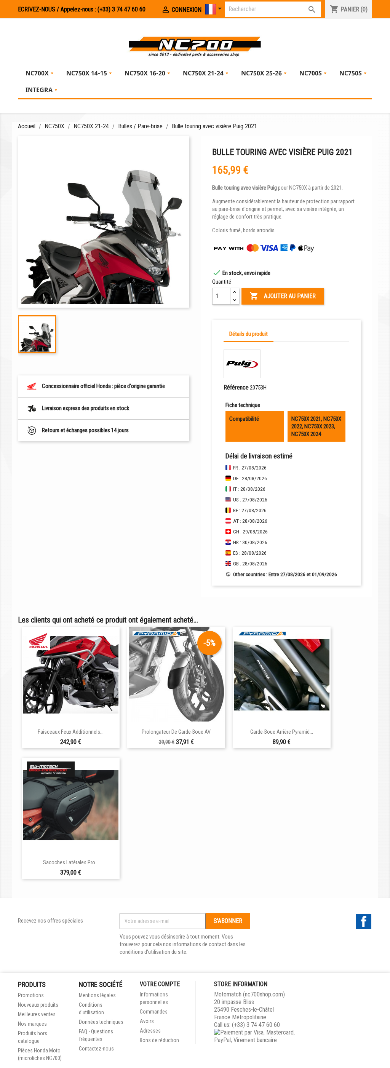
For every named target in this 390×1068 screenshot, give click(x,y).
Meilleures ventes (37, 1014)
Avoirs (147, 1021)
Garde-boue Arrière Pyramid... (281, 732)
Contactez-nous (96, 1049)
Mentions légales (97, 995)
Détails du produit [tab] (248, 333)
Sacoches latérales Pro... (71, 862)
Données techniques (101, 1022)
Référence (236, 387)
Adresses (150, 1031)
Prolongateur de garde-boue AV (176, 732)
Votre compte (160, 984)
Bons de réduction (159, 1040)
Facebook (363, 921)
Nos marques (32, 1024)
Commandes (154, 1012)
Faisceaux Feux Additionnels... (71, 732)
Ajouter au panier (282, 295)
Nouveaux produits (38, 1005)
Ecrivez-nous (36, 9)
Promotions (31, 995)
